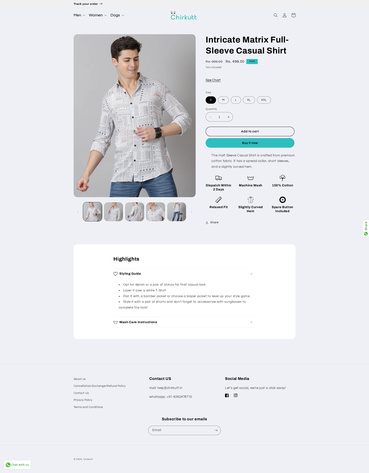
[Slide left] (78, 212)
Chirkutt (88, 459)
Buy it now (250, 142)
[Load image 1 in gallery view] (92, 211)
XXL (264, 99)
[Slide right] (191, 212)
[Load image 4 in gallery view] (155, 211)
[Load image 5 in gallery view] (176, 211)
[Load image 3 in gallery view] (134, 211)
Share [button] (214, 222)
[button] (79, 15)
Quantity (211, 109)
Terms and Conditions (88, 407)
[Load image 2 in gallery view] (113, 211)
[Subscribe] (216, 430)
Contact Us (81, 393)
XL (249, 99)
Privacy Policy (83, 400)
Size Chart (213, 80)
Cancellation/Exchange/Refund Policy (100, 386)
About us (80, 379)
